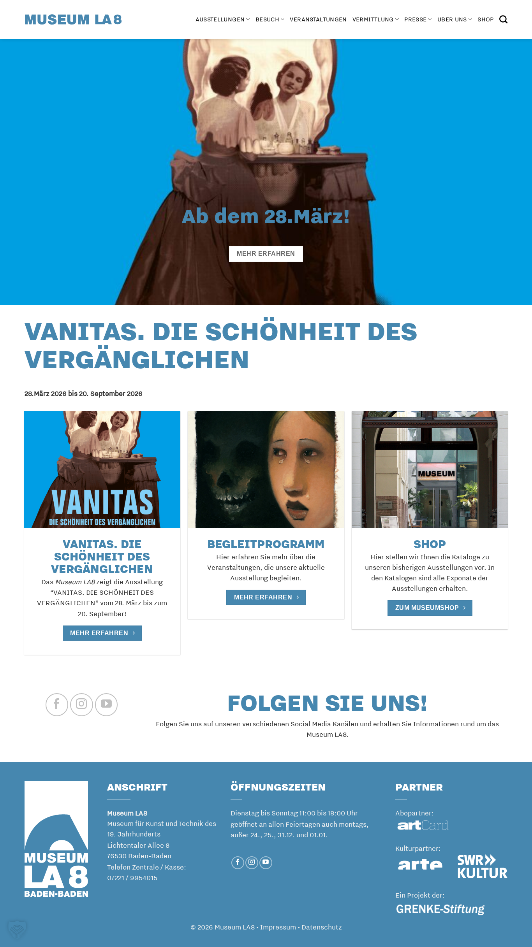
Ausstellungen (220, 19)
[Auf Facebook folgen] (57, 704)
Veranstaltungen (318, 19)
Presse (415, 19)
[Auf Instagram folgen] (81, 704)
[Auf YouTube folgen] (106, 704)
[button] (17, 930)
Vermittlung (373, 19)
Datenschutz (321, 926)
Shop (485, 19)
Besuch (267, 19)
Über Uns (452, 19)
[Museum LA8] (73, 19)
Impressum (278, 926)
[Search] (503, 19)
